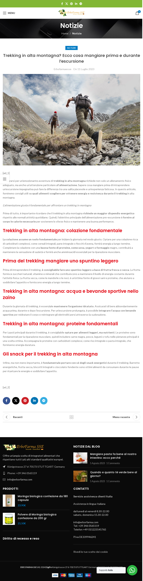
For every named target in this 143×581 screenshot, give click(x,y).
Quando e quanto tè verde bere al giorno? (113, 474)
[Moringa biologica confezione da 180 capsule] (9, 501)
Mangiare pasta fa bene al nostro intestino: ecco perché (113, 456)
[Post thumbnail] (80, 458)
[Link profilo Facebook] (62, 3)
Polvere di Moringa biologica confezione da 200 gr (37, 516)
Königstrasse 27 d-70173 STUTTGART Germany (36, 466)
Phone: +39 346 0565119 (22, 473)
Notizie (77, 33)
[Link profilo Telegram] (80, 3)
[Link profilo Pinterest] (71, 3)
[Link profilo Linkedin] (76, 3)
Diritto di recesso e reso (21, 538)
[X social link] (66, 3)
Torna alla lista (71, 417)
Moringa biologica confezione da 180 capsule (43, 498)
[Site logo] (71, 12)
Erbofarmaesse (62, 69)
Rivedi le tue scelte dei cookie (90, 551)
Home (64, 33)
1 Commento (113, 463)
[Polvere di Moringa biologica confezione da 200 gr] (9, 519)
